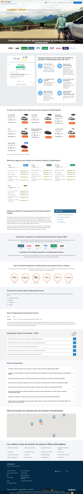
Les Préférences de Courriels (26, 480)
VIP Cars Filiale (10, 477)
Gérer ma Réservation (62, 2)
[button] (41, 423)
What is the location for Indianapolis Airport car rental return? (25, 354)
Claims (8, 480)
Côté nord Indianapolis (13, 457)
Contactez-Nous (24, 473)
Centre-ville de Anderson (13, 454)
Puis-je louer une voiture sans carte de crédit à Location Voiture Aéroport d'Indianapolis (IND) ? (35, 387)
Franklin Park (60, 457)
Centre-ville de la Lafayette (63, 454)
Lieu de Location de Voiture (12, 473)
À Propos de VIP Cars (11, 470)
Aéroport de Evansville (46, 447)
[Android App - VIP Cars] (46, 490)
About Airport (60, 219)
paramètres (67, 492)
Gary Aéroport (61, 451)
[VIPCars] (7, 13)
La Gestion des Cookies (11, 483)
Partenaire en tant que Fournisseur (25, 478)
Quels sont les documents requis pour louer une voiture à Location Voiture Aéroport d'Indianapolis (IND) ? (38, 382)
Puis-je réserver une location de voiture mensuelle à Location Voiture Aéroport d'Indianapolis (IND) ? (36, 378)
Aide (69, 2)
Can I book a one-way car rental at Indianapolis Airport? (23, 346)
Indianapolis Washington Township (63, 448)
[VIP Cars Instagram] (75, 490)
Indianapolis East (28, 457)
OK (72, 492)
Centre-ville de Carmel (29, 451)
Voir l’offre (25, 122)
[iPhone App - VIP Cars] (54, 490)
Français (49, 2)
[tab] (41, 339)
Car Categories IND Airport (63, 217)
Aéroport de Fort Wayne (13, 447)
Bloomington (10, 451)
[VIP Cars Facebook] (69, 490)
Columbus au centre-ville (46, 451)
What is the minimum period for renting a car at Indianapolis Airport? (27, 350)
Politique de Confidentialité (12, 489)
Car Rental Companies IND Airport (65, 214)
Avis (8, 475)
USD (54, 2)
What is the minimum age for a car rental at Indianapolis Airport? (25, 339)
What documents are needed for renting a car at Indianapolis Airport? (27, 342)
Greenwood (27, 454)
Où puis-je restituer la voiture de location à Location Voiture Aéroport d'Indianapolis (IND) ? (34, 396)
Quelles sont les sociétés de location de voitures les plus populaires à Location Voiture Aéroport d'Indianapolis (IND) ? (39, 373)
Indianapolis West (45, 457)
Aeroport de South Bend (29, 447)
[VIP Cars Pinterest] (73, 490)
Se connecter (78, 2)
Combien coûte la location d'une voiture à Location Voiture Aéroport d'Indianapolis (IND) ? (33, 369)
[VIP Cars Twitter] (71, 490)
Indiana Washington (45, 454)
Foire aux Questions (25, 475)
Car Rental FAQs (61, 222)
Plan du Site (30, 489)
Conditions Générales (23, 489)
